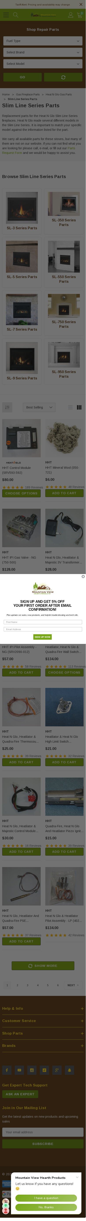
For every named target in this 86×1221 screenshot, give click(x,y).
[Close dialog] (83, 576)
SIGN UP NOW (42, 637)
